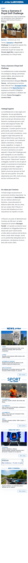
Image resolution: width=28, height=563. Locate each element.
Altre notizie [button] (22, 374)
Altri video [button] (23, 455)
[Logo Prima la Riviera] (14, 2)
